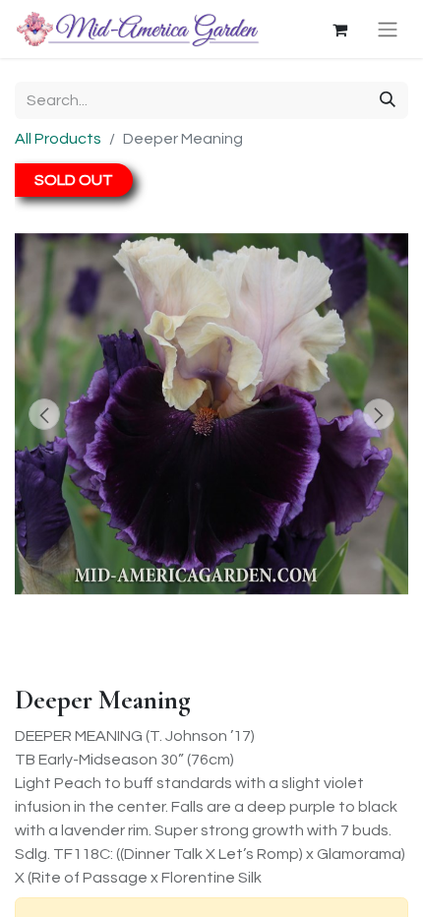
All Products (58, 139)
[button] (44, 414)
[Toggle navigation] (387, 29)
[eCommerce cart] (339, 29)
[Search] (387, 100)
